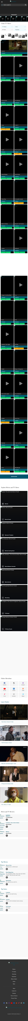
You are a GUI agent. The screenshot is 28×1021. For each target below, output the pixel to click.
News (14, 983)
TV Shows (14, 971)
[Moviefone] (14, 2)
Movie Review (8, 824)
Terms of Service (14, 995)
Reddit (23, 690)
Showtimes (14, 976)
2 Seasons (17, 250)
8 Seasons (17, 127)
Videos (14, 981)
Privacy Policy (14, 998)
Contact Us (14, 990)
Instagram (23, 684)
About (14, 988)
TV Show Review (9, 817)
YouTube (4, 690)
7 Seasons (3, 297)
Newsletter (14, 696)
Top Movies (4, 862)
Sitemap (14, 993)
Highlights (14, 14)
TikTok (4, 696)
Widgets (23, 696)
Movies (14, 969)
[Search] (25, 5)
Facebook (4, 684)
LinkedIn (13, 690)
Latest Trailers (5, 702)
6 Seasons (3, 176)
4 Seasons (3, 53)
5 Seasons (3, 102)
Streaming (14, 974)
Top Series (4, 889)
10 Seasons (17, 102)
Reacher (3, 51)
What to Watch (14, 979)
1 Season (3, 127)
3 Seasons (3, 469)
